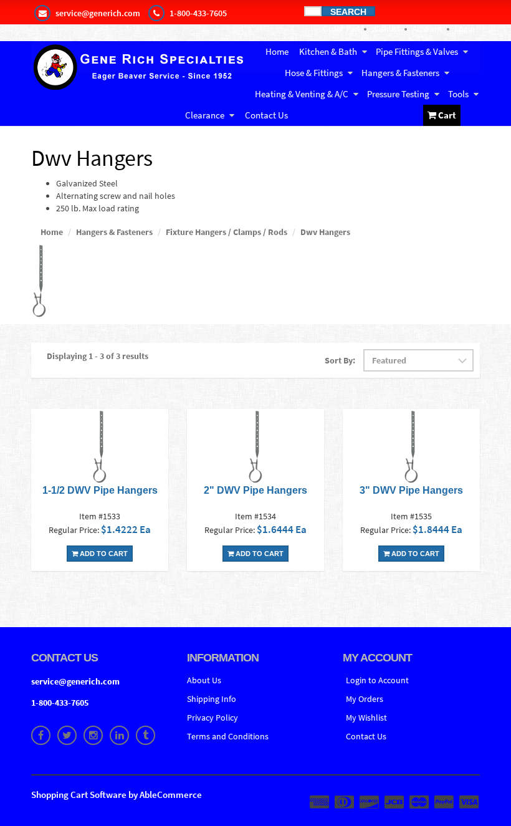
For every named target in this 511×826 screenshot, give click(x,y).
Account (427, 28)
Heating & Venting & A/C (301, 94)
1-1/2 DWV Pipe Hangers (100, 490)
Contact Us (266, 115)
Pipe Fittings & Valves (417, 51)
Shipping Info (211, 698)
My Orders (364, 698)
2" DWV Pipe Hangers (255, 490)
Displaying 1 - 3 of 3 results (97, 356)
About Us (204, 680)
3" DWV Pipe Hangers (411, 490)
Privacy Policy (212, 717)
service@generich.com (75, 681)
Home (277, 51)
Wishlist (385, 28)
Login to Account (377, 680)
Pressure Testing (398, 94)
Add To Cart (103, 553)
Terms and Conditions (228, 736)
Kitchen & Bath (328, 51)
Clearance (204, 115)
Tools (458, 94)
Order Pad (341, 28)
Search (348, 11)
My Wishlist (366, 717)
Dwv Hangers (325, 232)
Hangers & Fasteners (400, 73)
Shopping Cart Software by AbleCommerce (116, 794)
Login (464, 28)
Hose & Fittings (314, 73)
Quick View (99, 448)
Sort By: (340, 360)
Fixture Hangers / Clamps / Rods (226, 232)
